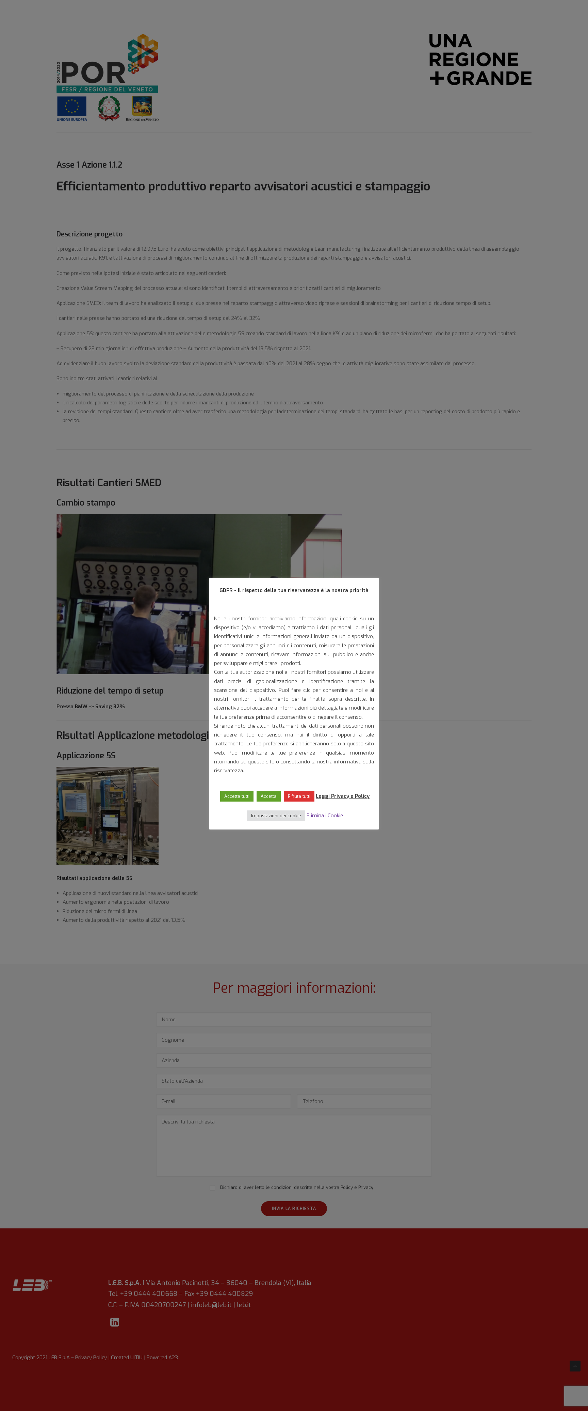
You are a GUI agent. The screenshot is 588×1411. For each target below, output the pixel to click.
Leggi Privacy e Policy (343, 796)
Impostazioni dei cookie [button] (276, 816)
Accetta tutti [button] (236, 796)
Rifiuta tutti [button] (299, 796)
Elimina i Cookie (325, 815)
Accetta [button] (269, 796)
